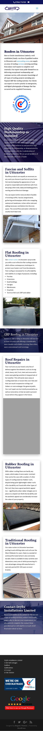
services (21, 64)
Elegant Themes (21, 726)
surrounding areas (23, 61)
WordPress (21, 728)
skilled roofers (13, 260)
